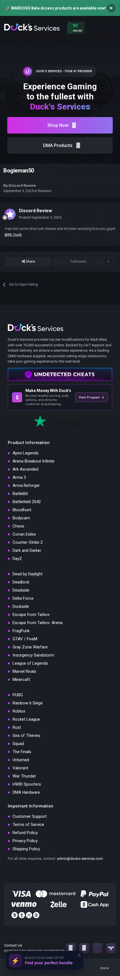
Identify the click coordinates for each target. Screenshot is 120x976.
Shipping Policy (26, 848)
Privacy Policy (25, 840)
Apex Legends (26, 453)
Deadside (21, 590)
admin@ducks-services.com (80, 858)
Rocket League (26, 719)
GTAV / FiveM (25, 638)
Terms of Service (28, 824)
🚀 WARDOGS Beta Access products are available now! (56, 8)
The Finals (22, 751)
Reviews (44, 191)
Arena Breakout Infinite (33, 461)
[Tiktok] (97, 948)
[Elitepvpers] (111, 948)
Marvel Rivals (24, 671)
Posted (40, 217)
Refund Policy (25, 832)
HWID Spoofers (27, 784)
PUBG (18, 694)
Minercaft (21, 679)
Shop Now (57, 125)
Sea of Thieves (26, 735)
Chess (18, 526)
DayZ (17, 558)
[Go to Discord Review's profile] (10, 214)
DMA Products (58, 145)
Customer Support (30, 816)
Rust (17, 727)
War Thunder (24, 776)
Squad (18, 743)
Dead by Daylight (27, 573)
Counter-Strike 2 (28, 542)
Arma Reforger (26, 485)
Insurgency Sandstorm (33, 655)
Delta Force (23, 598)
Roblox (19, 711)
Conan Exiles (24, 534)
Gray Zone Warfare (30, 647)
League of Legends (30, 663)
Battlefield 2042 (27, 501)
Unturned (21, 759)
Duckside (21, 606)
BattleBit (20, 493)
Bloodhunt (22, 509)
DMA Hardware (26, 792)
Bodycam (21, 517)
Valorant (20, 767)
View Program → (91, 397)
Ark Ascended (25, 469)
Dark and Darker (27, 550)
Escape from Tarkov (31, 614)
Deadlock (21, 582)
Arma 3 (19, 477)
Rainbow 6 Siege (28, 703)
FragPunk (21, 630)
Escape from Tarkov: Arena (38, 622)
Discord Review (22, 185)
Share (30, 261)
